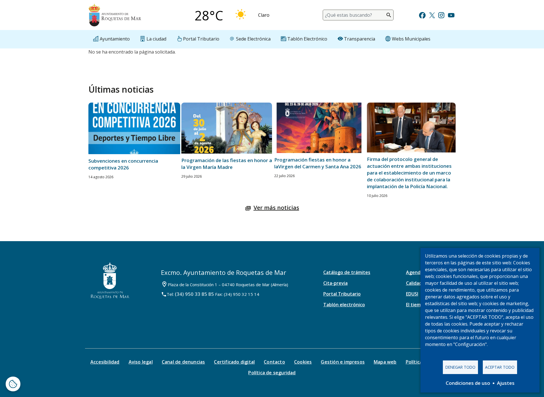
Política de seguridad (272, 373)
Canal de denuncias (183, 362)
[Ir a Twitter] (432, 14)
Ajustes (506, 383)
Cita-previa (335, 283)
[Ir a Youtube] (451, 14)
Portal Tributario (342, 294)
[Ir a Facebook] (422, 14)
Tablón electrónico (344, 305)
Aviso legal (141, 362)
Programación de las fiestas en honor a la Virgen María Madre (226, 163)
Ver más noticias (276, 207)
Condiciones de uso (468, 383)
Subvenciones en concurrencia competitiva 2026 (123, 164)
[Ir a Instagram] (441, 14)
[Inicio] (114, 15)
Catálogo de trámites (346, 272)
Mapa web (385, 362)
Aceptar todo (500, 367)
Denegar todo (460, 367)
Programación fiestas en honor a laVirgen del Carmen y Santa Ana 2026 (317, 163)
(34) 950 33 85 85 (194, 294)
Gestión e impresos (343, 362)
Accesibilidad (105, 362)
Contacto (274, 362)
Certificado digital (234, 362)
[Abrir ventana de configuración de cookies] (13, 384)
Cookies (303, 362)
